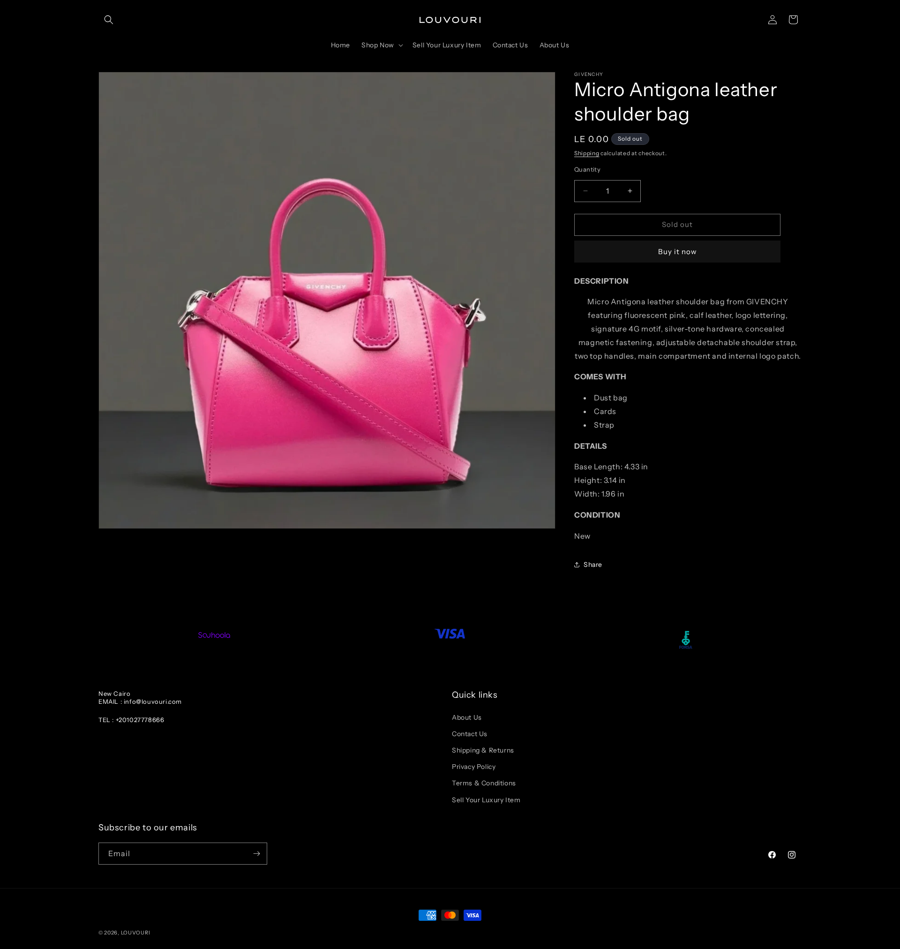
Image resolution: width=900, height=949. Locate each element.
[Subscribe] (256, 854)
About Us (467, 717)
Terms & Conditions (484, 783)
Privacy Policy (473, 766)
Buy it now (677, 251)
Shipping (587, 153)
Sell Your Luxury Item (486, 800)
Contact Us (470, 734)
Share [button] (593, 564)
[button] (108, 19)
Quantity (587, 169)
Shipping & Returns (483, 750)
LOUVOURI (135, 932)
